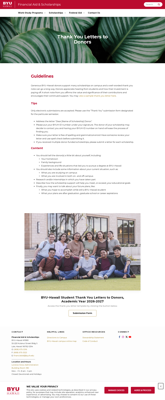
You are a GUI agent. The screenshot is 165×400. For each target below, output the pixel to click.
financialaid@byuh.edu (23, 355)
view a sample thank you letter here (97, 96)
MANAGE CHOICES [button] (116, 390)
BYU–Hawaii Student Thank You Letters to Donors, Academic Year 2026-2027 (82, 299)
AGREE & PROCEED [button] (142, 390)
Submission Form (82, 313)
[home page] (7, 4)
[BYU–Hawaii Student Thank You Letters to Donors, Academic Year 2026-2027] (82, 251)
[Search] (159, 4)
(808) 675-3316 (20, 349)
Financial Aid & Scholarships (39, 4)
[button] (160, 386)
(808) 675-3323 (20, 352)
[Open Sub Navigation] (45, 13)
